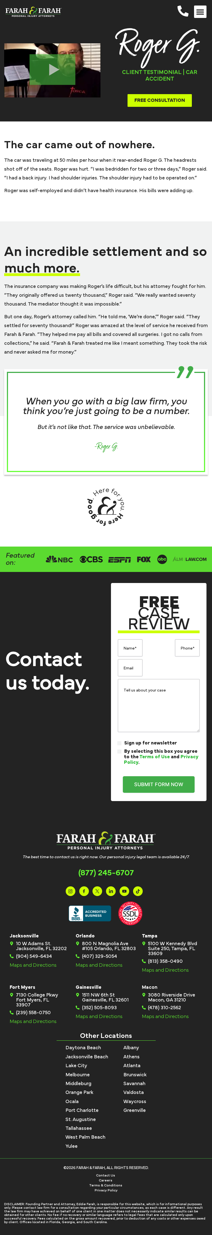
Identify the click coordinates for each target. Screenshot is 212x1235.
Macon (149, 987)
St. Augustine (80, 1119)
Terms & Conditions (105, 1185)
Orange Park (79, 1092)
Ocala (72, 1101)
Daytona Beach (83, 1047)
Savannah (134, 1083)
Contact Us (105, 1175)
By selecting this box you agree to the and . (161, 757)
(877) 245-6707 (106, 873)
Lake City (76, 1065)
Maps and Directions (33, 965)
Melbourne (77, 1074)
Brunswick (135, 1074)
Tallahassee (78, 1128)
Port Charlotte (82, 1110)
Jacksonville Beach (86, 1056)
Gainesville (88, 987)
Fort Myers (22, 987)
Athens (131, 1056)
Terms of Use (154, 756)
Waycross (134, 1101)
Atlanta (132, 1065)
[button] (200, 12)
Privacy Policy (106, 1190)
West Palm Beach (85, 1137)
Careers (105, 1180)
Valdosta (133, 1092)
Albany (131, 1047)
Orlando (85, 936)
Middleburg (78, 1083)
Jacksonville (24, 936)
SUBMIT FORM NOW (158, 784)
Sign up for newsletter (150, 743)
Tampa (149, 936)
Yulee (71, 1146)
